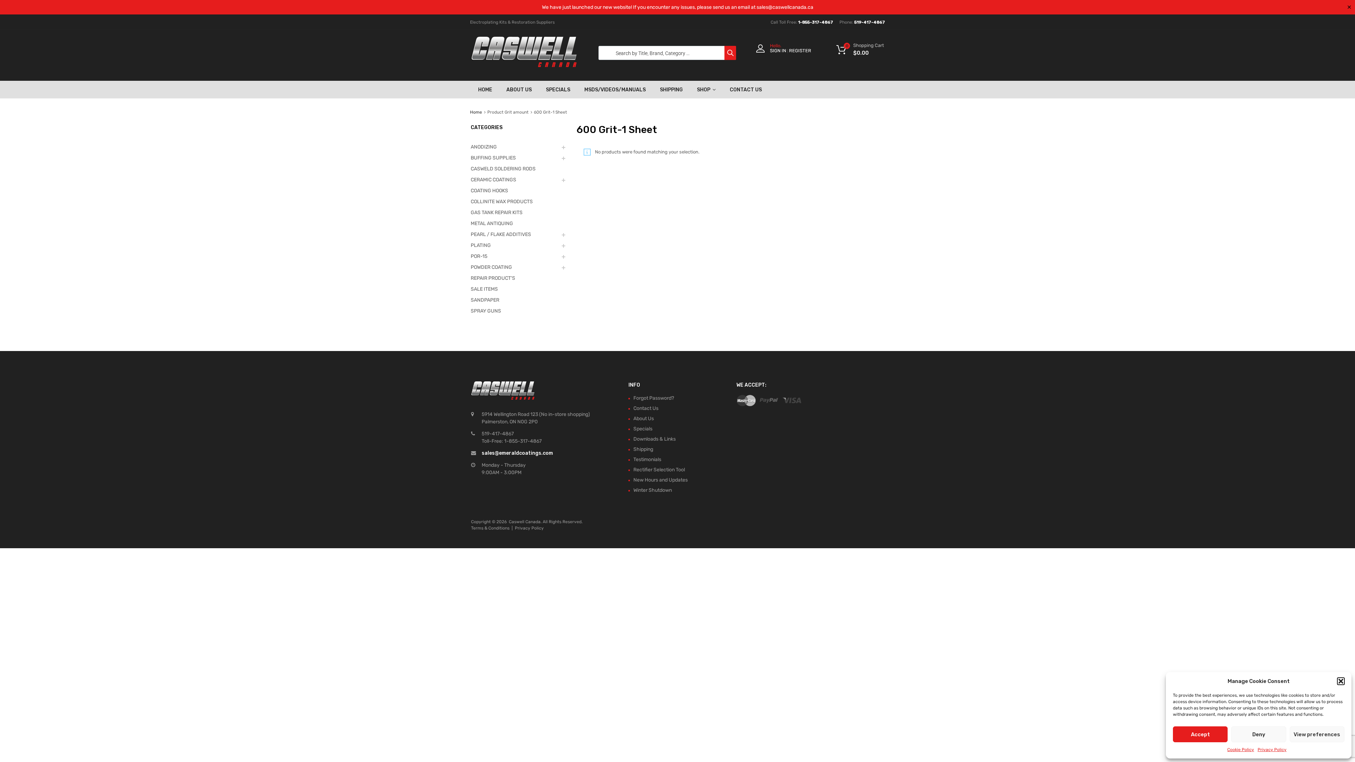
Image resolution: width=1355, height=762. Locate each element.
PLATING (481, 245)
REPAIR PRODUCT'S (493, 278)
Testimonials (647, 459)
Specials (558, 90)
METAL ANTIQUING (492, 223)
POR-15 (479, 256)
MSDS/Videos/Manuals (615, 90)
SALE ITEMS (484, 289)
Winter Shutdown (652, 490)
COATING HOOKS (489, 191)
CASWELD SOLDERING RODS (503, 169)
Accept (1200, 734)
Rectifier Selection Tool (659, 470)
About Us (519, 90)
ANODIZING (484, 147)
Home (485, 90)
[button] (1340, 681)
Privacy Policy (1272, 749)
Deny (1258, 734)
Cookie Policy (1240, 749)
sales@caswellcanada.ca (785, 7)
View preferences (1317, 734)
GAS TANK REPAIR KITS (497, 213)
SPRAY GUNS (486, 311)
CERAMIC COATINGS (493, 180)
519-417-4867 (869, 22)
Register (800, 50)
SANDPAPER (485, 300)
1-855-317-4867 (815, 22)
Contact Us (746, 90)
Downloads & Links (654, 439)
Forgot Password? (653, 398)
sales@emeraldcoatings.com (517, 453)
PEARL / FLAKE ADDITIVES (501, 234)
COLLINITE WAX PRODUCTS (502, 202)
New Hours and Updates (660, 480)
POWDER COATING (491, 267)
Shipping (671, 90)
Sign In (778, 50)
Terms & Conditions (490, 528)
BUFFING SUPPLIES (493, 158)
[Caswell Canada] (524, 65)
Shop (703, 90)
